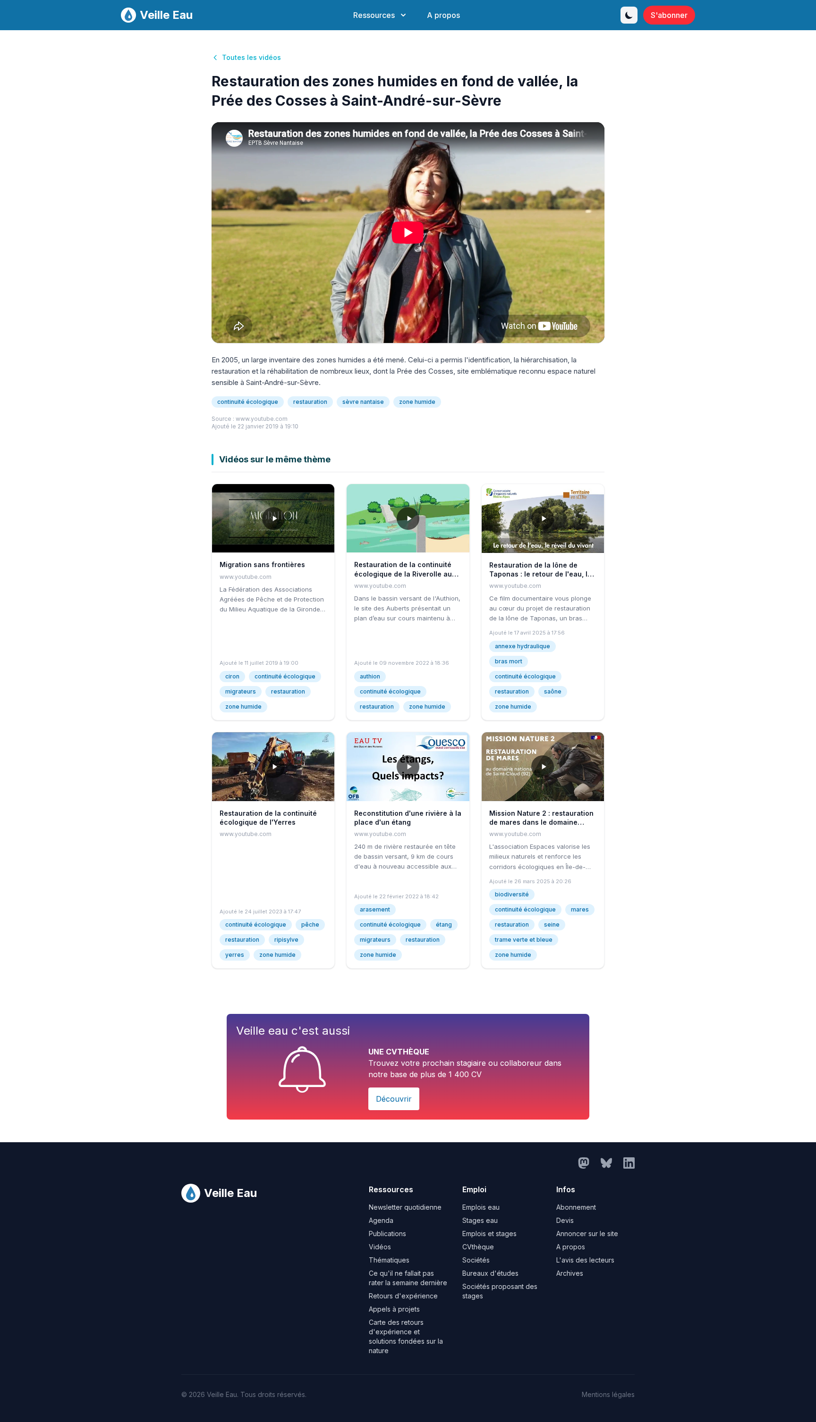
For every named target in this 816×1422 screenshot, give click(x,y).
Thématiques (389, 1260)
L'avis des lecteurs (585, 1260)
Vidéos (380, 1247)
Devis (565, 1220)
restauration (310, 401)
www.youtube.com (262, 418)
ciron (232, 676)
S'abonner (669, 15)
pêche (310, 924)
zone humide (417, 401)
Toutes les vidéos (251, 57)
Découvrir (394, 1099)
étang (444, 924)
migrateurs (240, 691)
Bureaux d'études (490, 1273)
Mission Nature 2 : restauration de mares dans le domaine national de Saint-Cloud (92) (541, 822)
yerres (234, 954)
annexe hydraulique (522, 646)
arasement (375, 909)
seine (552, 924)
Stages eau (480, 1220)
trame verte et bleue (523, 939)
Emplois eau (481, 1207)
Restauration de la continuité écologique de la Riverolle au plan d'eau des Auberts (403, 573)
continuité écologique (247, 401)
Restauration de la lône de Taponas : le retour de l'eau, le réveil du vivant (540, 574)
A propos (443, 15)
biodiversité (512, 894)
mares (580, 909)
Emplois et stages (489, 1234)
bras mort (508, 661)
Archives (569, 1273)
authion (370, 676)
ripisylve (286, 939)
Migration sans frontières (262, 564)
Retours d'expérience (403, 1296)
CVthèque (478, 1247)
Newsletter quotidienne (405, 1207)
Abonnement (576, 1207)
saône (552, 691)
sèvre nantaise (363, 401)
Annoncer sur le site (587, 1234)
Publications (387, 1234)
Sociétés (476, 1260)
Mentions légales (608, 1394)
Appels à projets (394, 1309)
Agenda (381, 1220)
